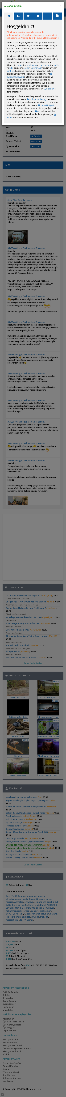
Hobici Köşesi (47, 105)
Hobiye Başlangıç (37, 99)
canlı (26, 67)
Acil (39, 111)
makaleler (32, 65)
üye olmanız (50, 88)
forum (20, 65)
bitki (11, 67)
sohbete (11, 70)
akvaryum (37, 67)
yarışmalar (44, 65)
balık (56, 65)
